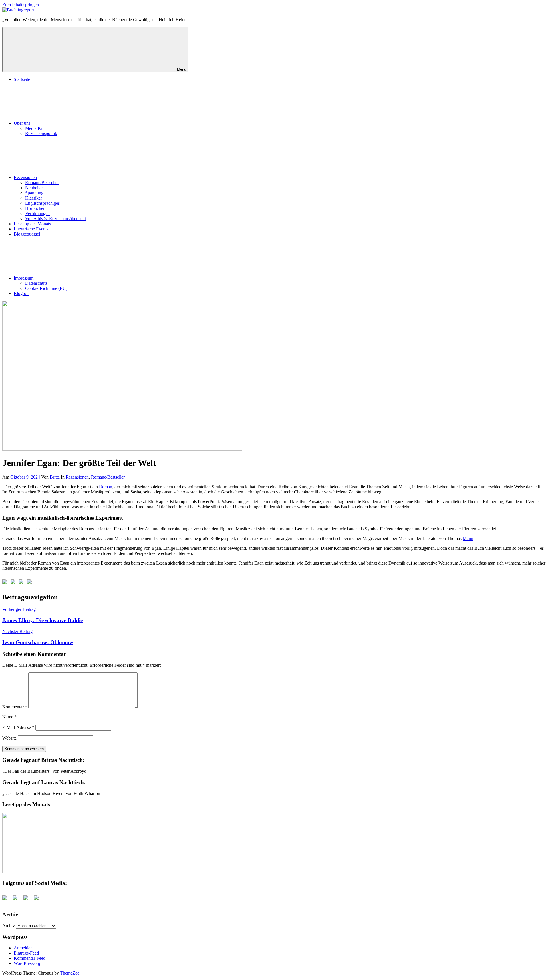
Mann (468, 538)
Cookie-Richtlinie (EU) (46, 288)
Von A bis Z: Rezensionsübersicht (55, 218)
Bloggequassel (27, 234)
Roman (105, 486)
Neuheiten (34, 187)
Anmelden (23, 947)
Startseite (22, 79)
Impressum (23, 278)
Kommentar (14, 706)
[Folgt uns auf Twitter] (14, 582)
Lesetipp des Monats (32, 223)
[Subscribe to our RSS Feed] (22, 582)
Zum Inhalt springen (20, 4)
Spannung (34, 192)
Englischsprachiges (42, 203)
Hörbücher (35, 208)
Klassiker (33, 198)
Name (9, 716)
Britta (55, 477)
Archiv (8, 925)
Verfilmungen (37, 213)
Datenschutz (36, 283)
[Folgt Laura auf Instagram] (30, 582)
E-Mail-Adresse (18, 727)
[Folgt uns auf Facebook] (5, 582)
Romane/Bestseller (42, 182)
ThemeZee (69, 973)
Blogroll (21, 293)
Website (9, 738)
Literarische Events (31, 228)
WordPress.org (27, 963)
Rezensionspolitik (41, 133)
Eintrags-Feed (26, 953)
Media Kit (34, 128)
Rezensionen (25, 177)
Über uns (22, 123)
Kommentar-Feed (29, 958)
